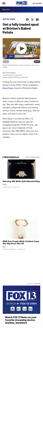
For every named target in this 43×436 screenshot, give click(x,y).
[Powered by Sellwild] (37, 283)
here (29, 110)
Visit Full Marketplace (33, 157)
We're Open (9, 19)
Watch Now (36, 3)
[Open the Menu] (4, 3)
